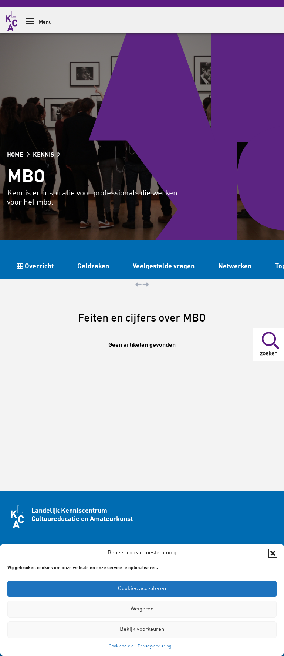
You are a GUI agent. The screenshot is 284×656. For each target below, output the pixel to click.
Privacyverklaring (155, 646)
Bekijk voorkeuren (142, 629)
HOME (16, 155)
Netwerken (234, 266)
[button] (273, 553)
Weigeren (142, 609)
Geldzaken (93, 266)
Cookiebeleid (121, 646)
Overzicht (38, 266)
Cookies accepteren (142, 589)
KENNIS (44, 155)
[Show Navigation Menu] (30, 23)
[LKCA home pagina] (11, 19)
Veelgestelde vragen (164, 266)
